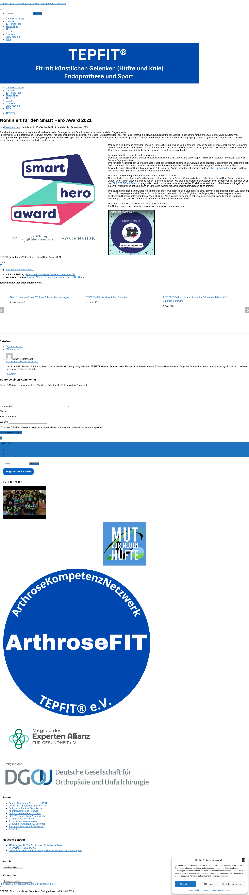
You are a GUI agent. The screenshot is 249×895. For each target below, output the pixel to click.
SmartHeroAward (25, 269)
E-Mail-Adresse (8, 416)
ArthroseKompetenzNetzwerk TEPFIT (28, 803)
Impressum (226, 890)
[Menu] (1, 9)
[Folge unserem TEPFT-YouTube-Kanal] (7, 450)
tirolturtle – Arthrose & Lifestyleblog (26, 826)
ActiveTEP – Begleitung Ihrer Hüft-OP (28, 805)
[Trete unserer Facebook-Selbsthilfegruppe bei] (7, 448)
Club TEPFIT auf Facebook (126, 183)
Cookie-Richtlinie (195, 890)
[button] (243, 860)
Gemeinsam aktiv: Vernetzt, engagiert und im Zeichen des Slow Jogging (45, 850)
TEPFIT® (11, 29)
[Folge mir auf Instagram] (7, 455)
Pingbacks (14, 349)
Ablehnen (208, 884)
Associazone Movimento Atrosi (24, 821)
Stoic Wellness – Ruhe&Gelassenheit (28, 816)
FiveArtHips (12, 26)
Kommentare (15, 346)
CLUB (9, 31)
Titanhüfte (14, 829)
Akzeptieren (185, 884)
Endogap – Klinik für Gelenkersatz (26, 808)
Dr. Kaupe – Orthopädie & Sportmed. (27, 824)
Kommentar (6, 406)
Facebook (11, 269)
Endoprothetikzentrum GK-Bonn (25, 813)
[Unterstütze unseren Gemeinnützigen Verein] (7, 453)
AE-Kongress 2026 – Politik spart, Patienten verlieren (36, 845)
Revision (10, 34)
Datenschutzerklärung (212, 890)
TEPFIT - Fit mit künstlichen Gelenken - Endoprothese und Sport (33, 3)
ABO (8, 39)
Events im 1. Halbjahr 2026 (22, 848)
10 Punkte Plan (13, 24)
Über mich (11, 21)
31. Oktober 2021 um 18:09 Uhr (22, 361)
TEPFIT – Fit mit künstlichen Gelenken (107, 297)
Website (4, 422)
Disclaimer (40, 884)
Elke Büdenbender (219, 168)
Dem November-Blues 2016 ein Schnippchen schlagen (39, 297)
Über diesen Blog (15, 18)
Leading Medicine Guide (21, 818)
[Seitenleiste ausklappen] (1, 437)
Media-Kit (51, 884)
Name (4, 411)
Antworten (11, 374)
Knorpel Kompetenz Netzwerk (24, 811)
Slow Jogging (13, 37)
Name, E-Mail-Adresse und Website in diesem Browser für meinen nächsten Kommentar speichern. (54, 427)
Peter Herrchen (12, 127)
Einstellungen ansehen (232, 884)
